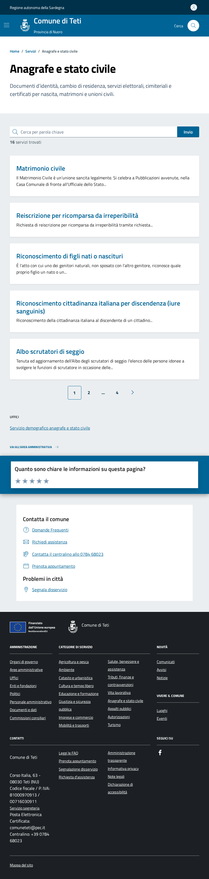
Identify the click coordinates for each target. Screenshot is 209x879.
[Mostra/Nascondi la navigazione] (6, 25)
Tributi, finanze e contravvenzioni (121, 681)
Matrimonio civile (40, 168)
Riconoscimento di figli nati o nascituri (69, 256)
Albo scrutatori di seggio (50, 351)
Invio (188, 132)
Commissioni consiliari (28, 718)
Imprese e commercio (76, 717)
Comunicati (166, 662)
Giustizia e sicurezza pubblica (75, 705)
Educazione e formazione (79, 694)
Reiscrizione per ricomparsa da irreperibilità (77, 215)
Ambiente (66, 670)
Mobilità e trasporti (74, 725)
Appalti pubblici (119, 709)
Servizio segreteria (24, 808)
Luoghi (162, 711)
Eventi (162, 718)
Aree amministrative (26, 670)
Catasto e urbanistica (76, 678)
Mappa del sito (21, 865)
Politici (15, 694)
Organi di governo (24, 662)
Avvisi (161, 670)
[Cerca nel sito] (193, 26)
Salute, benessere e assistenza (123, 665)
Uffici (14, 678)
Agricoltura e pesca (74, 662)
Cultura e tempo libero (76, 686)
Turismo (114, 725)
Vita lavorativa (119, 693)
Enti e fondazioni (23, 686)
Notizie (162, 678)
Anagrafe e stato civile (125, 701)
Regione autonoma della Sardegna (37, 7)
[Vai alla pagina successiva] (132, 392)
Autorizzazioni (119, 717)
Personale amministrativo (30, 702)
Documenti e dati (23, 710)
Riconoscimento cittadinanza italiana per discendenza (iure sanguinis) (98, 307)
